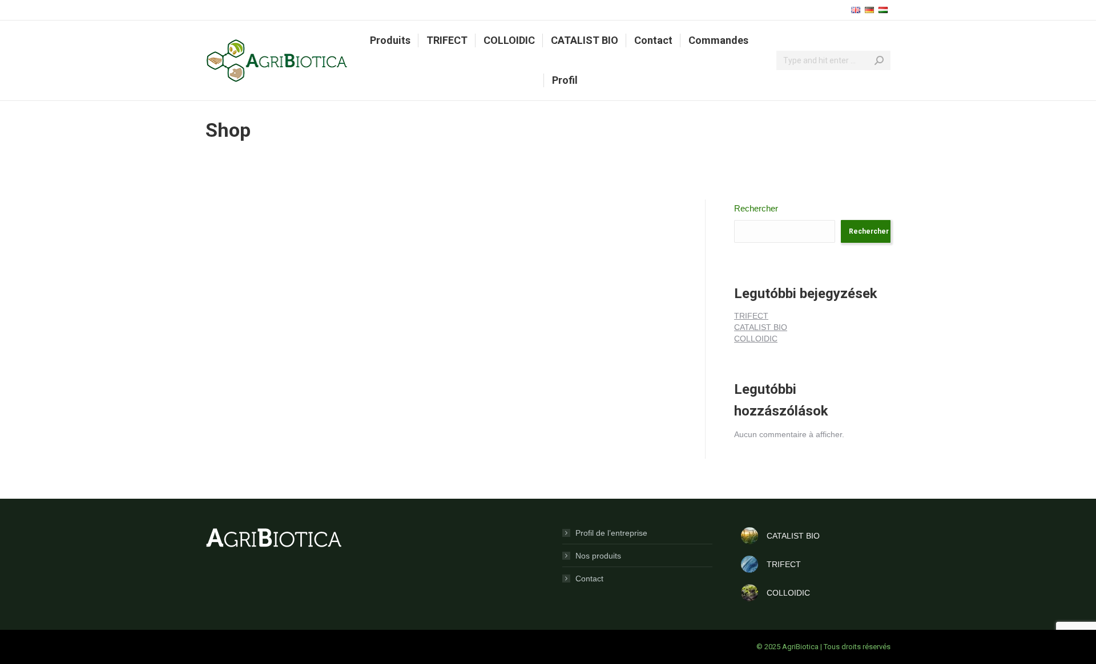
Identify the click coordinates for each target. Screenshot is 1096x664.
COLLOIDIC (755, 338)
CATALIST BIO (760, 327)
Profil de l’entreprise (611, 532)
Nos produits (598, 555)
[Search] (879, 60)
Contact (589, 578)
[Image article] (749, 535)
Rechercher (756, 208)
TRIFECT (751, 315)
